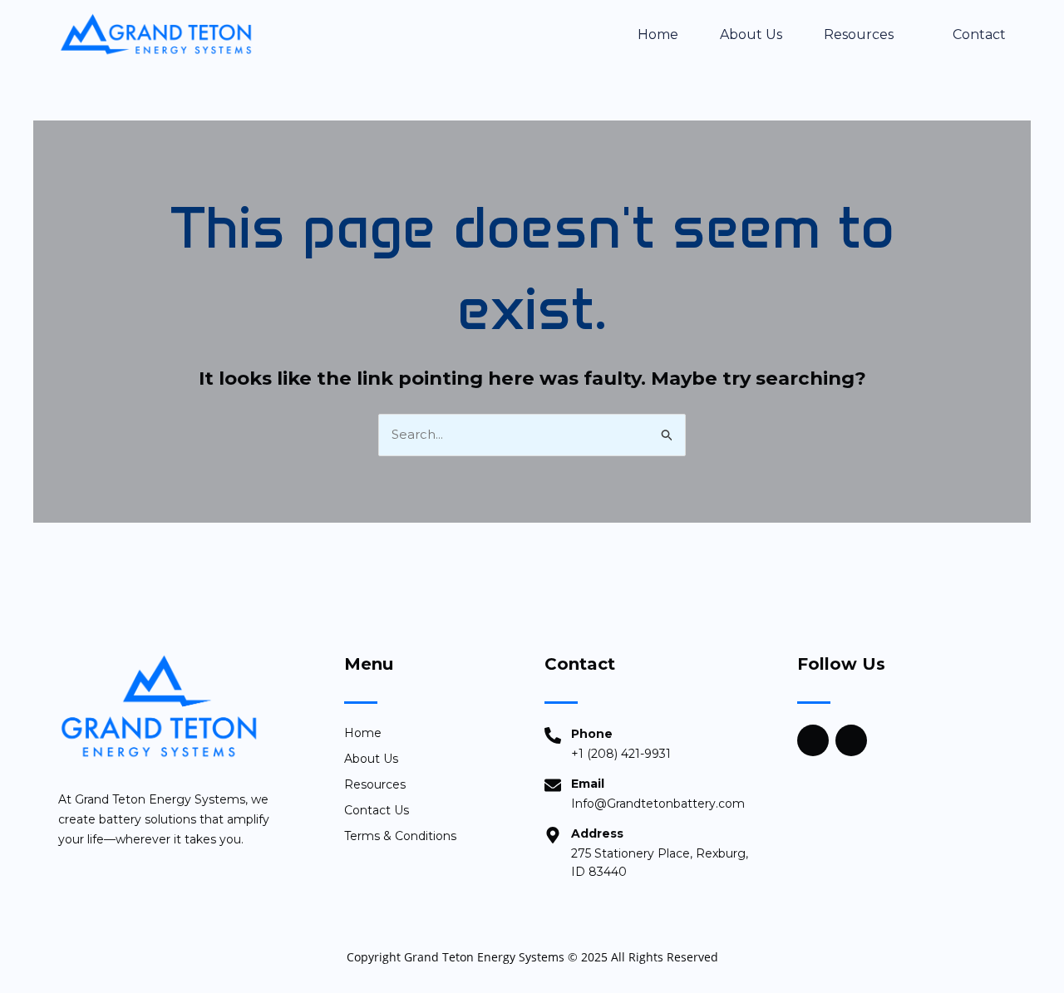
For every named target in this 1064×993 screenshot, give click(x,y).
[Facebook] (813, 740)
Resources (859, 34)
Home (658, 34)
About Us (751, 34)
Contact (979, 34)
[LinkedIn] (851, 740)
